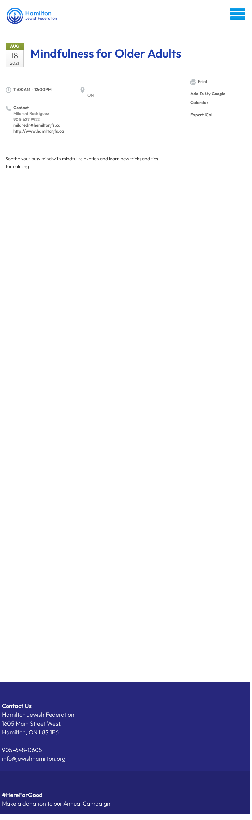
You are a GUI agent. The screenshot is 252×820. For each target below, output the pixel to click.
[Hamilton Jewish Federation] (32, 16)
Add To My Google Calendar (207, 98)
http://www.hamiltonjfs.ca (38, 131)
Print (202, 81)
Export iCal (201, 114)
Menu (237, 14)
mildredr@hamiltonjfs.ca (37, 125)
